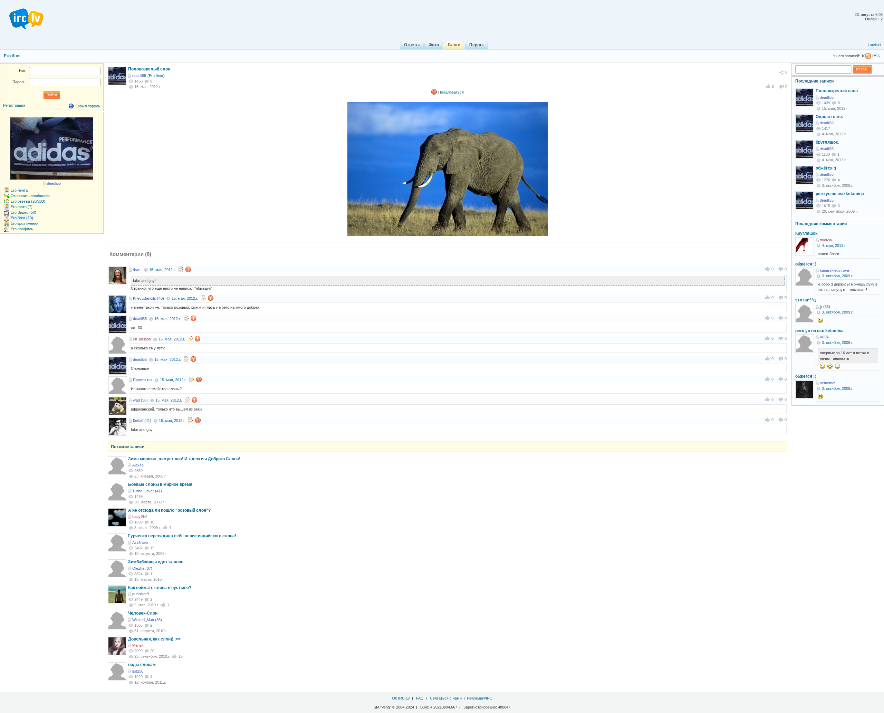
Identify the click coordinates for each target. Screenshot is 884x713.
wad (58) (140, 400)
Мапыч (138, 645)
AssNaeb (140, 542)
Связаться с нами (446, 698)
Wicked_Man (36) (147, 620)
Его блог (12, 56)
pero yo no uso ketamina (840, 193)
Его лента (19, 190)
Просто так (142, 380)
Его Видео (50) (23, 212)
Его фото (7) (21, 207)
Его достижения (24, 223)
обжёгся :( (826, 168)
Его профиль (22, 229)
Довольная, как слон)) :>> (154, 639)
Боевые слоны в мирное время (160, 484)
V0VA (824, 337)
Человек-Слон (142, 613)
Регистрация (14, 105)
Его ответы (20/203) (28, 201)
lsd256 (137, 671)
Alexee (138, 465)
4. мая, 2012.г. (834, 245)
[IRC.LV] (22, 16)
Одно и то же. (829, 116)
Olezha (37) (142, 568)
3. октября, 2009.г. (837, 276)
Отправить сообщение (30, 196)
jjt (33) (825, 307)
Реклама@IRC (479, 698)
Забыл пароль (87, 106)
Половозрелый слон (149, 69)
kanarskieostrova (834, 270)
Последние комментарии (821, 223)
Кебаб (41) (142, 420)
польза (826, 240)
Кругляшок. (827, 142)
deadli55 (139, 76)
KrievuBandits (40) (148, 298)
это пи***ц (805, 300)
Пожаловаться (451, 92)
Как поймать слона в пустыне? (159, 587)
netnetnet (827, 383)
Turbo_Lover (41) (147, 491)
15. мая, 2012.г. (162, 270)
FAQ (420, 698)
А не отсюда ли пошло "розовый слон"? (169, 510)
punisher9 (140, 594)
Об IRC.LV (401, 698)
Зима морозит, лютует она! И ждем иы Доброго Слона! (184, 458)
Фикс (137, 270)
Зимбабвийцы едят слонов (155, 561)
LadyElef (139, 516)
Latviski (874, 45)
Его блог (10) (22, 218)
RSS (876, 56)
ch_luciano (142, 339)
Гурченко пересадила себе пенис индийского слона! (182, 535)
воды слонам (142, 664)
